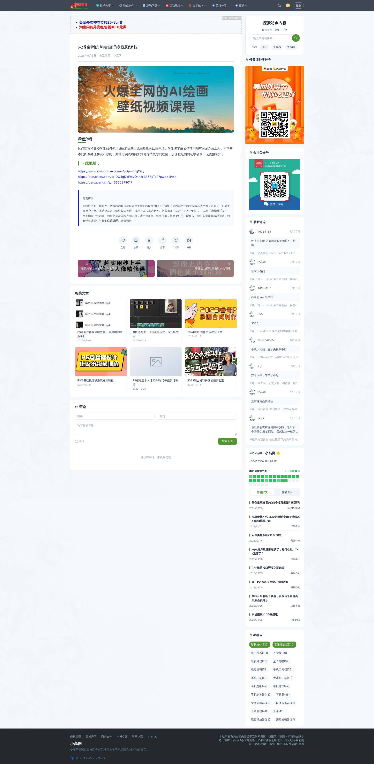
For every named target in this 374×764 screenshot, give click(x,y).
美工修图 (104, 55)
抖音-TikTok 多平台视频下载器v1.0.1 (280, 279)
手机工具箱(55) (282, 669)
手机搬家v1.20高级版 (265, 614)
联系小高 (137, 736)
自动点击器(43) (285, 703)
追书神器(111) (259, 652)
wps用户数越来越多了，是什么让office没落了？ (275, 551)
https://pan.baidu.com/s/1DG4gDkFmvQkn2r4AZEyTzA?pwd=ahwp (127, 177)
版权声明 (91, 736)
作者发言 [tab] (287, 492)
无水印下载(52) (282, 677)
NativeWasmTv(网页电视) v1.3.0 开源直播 (283, 357)
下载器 (277, 47)
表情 (81, 441)
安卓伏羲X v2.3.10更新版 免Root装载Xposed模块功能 (276, 518)
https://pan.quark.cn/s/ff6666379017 (105, 182)
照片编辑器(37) (285, 719)
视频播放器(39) (260, 719)
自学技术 (198, 5)
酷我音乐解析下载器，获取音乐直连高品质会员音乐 (275, 598)
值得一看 (221, 5)
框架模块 (295, 526)
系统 (264, 47)
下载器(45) (283, 694)
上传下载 (295, 605)
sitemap (152, 736)
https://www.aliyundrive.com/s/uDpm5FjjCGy (111, 171)
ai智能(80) (280, 652)
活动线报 (174, 5)
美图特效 (295, 540)
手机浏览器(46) (260, 694)
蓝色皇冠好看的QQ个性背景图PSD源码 (276, 502)
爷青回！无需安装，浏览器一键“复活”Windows (286, 383)
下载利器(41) (259, 711)
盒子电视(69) (281, 661)
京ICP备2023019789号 (90, 757)
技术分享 (105, 5)
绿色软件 (128, 5)
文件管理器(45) (260, 703)
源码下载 (151, 5)
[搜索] (279, 5)
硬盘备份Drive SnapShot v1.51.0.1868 (281, 253)
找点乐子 (295, 558)
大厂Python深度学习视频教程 (270, 581)
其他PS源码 (294, 507)
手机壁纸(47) (259, 686)
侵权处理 (75, 736)
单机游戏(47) (281, 686)
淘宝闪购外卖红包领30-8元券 (102, 27)
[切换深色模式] (287, 5)
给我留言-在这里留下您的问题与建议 (280, 409)
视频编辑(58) (259, 669)
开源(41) (278, 711)
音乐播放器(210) (284, 644)
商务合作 (106, 736)
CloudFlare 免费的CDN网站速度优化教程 (283, 331)
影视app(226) (259, 644)
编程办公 (295, 573)
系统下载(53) (259, 677)
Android (296, 619)
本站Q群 (122, 736)
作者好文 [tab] (262, 492)
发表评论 (227, 441)
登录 (298, 5)
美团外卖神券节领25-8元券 (101, 22)
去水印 (291, 47)
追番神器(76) (259, 661)
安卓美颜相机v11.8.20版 (267, 535)
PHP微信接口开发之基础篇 (268, 567)
